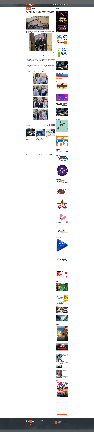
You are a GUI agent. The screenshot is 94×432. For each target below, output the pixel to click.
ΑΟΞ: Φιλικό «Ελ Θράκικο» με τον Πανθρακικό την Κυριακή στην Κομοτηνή (65, 376)
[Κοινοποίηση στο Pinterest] (53, 125)
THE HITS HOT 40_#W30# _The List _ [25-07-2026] (62, 394)
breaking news (29, 8)
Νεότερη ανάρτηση (29, 154)
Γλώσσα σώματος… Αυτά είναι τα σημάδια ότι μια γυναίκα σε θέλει (65, 371)
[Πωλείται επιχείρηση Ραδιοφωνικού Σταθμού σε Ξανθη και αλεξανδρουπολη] (30, 138)
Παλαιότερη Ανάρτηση (51, 154)
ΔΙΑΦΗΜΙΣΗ (63, 4)
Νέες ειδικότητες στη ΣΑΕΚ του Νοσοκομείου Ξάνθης (49, 138)
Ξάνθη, (28, 125)
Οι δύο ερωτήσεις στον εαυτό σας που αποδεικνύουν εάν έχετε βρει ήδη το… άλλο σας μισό (65, 367)
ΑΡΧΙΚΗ (54, 4)
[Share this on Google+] (52, 125)
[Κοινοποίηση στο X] (51, 125)
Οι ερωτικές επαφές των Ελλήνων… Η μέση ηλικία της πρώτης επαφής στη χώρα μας (65, 355)
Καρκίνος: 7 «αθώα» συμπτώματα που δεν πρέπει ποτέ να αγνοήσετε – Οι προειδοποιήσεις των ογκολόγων (40, 138)
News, (30, 125)
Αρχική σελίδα (40, 154)
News (26, 136)
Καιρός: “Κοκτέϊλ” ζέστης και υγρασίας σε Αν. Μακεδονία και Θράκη (51, 9)
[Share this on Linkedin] (54, 125)
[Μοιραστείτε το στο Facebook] (49, 125)
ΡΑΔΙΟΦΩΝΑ (59, 4)
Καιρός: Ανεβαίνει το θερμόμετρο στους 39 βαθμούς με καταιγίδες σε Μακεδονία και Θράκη (62, 337)
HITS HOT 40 (59, 392)
